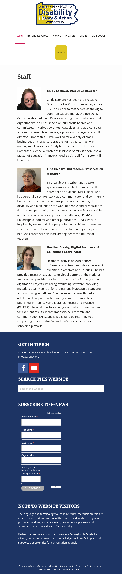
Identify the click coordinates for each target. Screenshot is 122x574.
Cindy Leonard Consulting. (72, 569)
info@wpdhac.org (28, 356)
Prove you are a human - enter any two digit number (30, 470)
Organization (27, 455)
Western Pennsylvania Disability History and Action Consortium (58, 566)
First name (27, 429)
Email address (29, 416)
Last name (27, 442)
